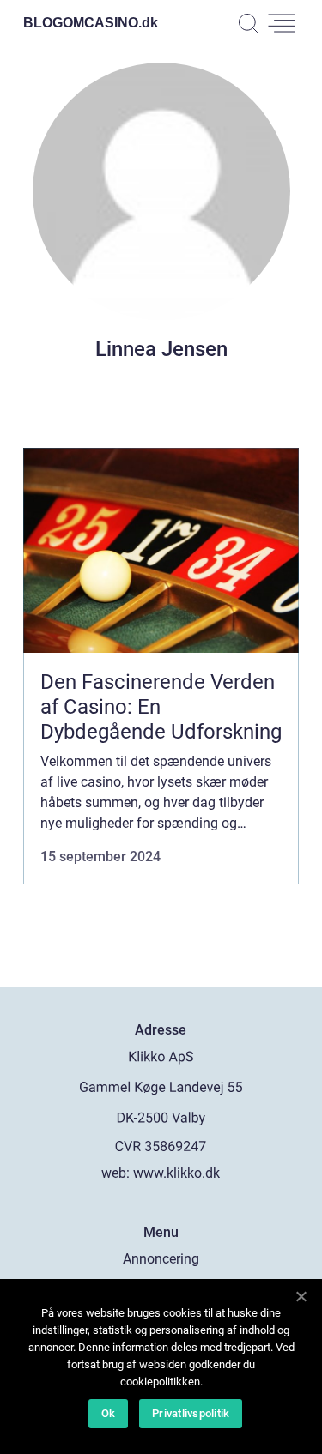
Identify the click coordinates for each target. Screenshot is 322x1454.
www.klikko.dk (176, 1173)
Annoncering (161, 1259)
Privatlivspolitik (190, 1413)
